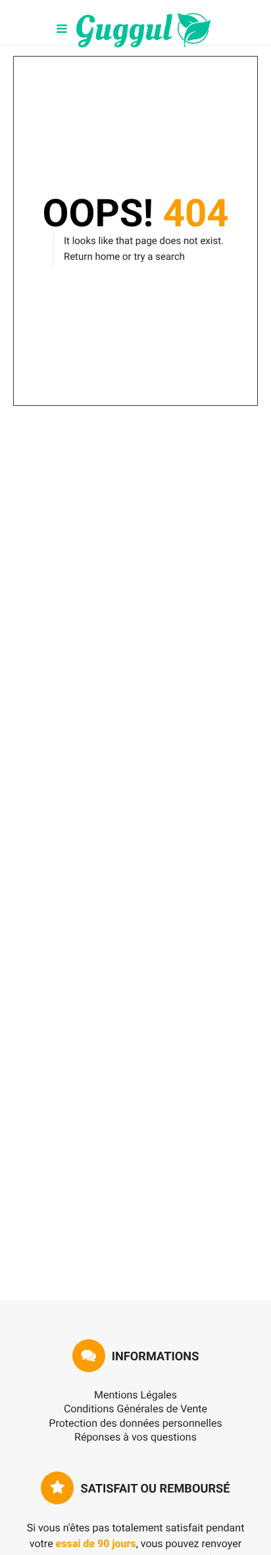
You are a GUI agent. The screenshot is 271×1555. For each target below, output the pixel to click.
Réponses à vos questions (135, 1437)
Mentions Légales (135, 1395)
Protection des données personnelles (135, 1423)
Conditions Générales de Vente (135, 1408)
